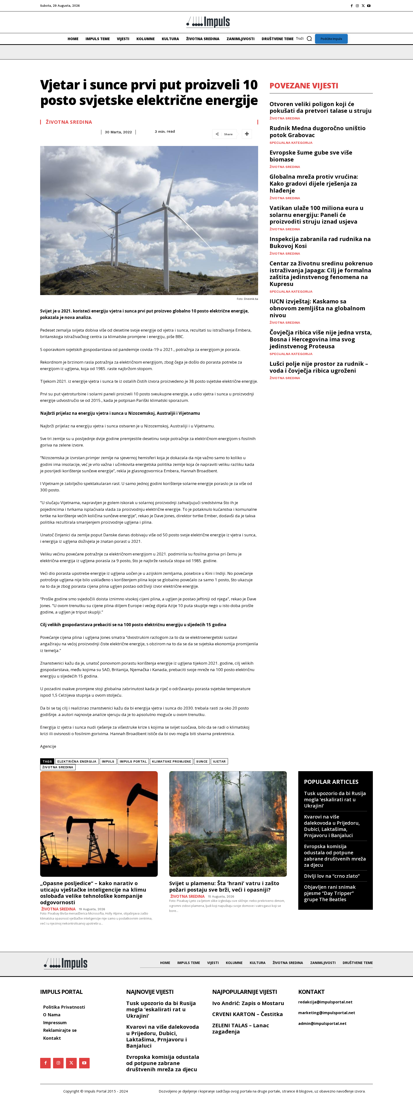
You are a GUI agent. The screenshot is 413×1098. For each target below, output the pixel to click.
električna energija (77, 761)
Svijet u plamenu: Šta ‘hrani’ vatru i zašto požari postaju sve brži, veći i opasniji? (224, 886)
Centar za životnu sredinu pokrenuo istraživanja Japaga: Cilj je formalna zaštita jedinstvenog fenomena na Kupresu (321, 273)
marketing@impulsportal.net (326, 1012)
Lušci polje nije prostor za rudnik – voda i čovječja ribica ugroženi (319, 367)
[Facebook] (351, 5)
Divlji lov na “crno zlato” (332, 876)
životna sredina (57, 767)
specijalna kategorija (291, 142)
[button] (305, 38)
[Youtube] (368, 5)
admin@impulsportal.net (322, 1023)
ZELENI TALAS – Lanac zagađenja (240, 1028)
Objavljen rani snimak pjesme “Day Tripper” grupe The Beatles (330, 893)
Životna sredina (69, 122)
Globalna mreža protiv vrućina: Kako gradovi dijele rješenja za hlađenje (314, 183)
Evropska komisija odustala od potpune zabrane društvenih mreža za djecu (335, 855)
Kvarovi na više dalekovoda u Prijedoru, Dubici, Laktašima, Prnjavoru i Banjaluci (332, 826)
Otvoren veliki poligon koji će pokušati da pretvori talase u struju (321, 107)
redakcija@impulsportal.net (325, 1002)
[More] (247, 134)
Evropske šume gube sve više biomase (311, 155)
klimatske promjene (171, 761)
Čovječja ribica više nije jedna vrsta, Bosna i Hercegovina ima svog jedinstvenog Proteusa (321, 339)
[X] (363, 5)
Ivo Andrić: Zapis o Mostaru (248, 1002)
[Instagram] (357, 5)
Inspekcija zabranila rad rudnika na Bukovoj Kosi (320, 242)
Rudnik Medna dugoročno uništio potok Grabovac (318, 131)
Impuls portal (133, 761)
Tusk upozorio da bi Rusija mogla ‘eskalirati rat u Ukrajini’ (335, 799)
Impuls (108, 761)
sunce (202, 761)
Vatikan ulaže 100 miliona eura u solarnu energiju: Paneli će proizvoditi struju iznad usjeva (317, 215)
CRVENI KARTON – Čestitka (247, 1013)
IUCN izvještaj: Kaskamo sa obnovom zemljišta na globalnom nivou (317, 308)
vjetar (219, 761)
